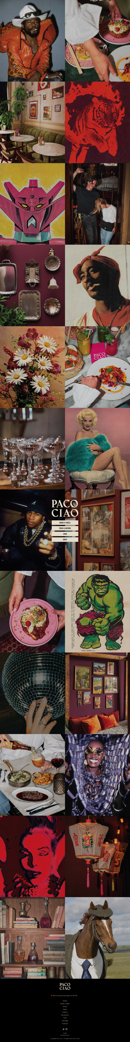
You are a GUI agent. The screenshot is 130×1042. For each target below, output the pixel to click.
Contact (65, 1023)
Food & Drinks (65, 528)
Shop (65, 539)
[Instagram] (66, 1029)
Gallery (65, 1012)
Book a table (65, 522)
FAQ (65, 1018)
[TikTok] (64, 1029)
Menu (65, 1006)
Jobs (65, 534)
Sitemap (65, 1020)
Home (65, 1001)
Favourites (65, 1015)
